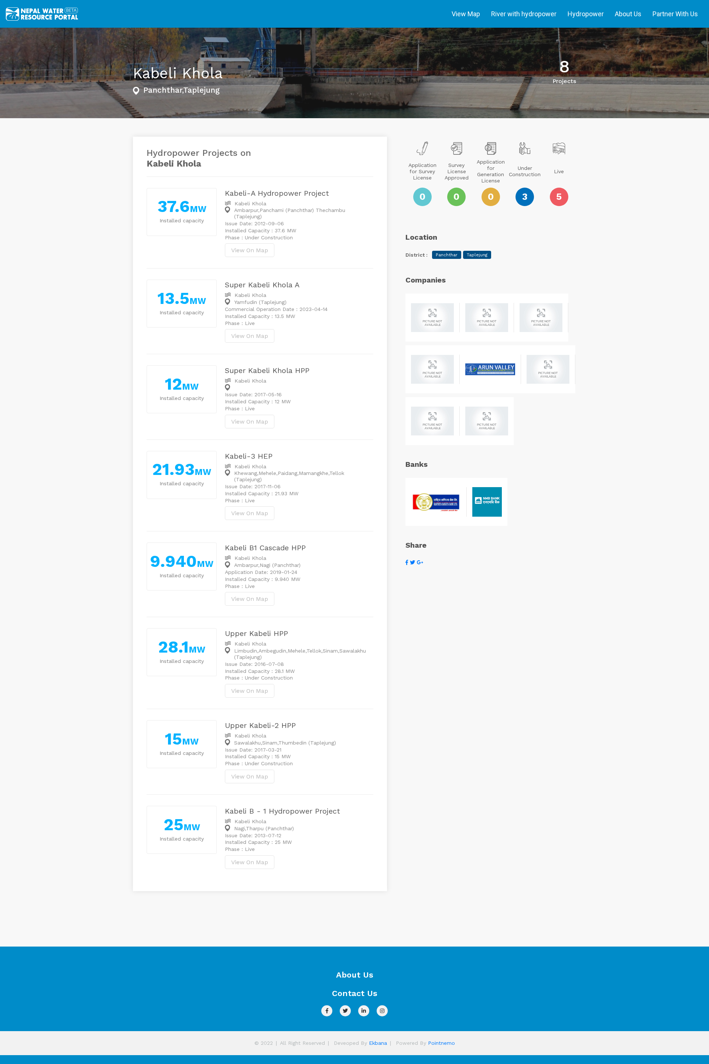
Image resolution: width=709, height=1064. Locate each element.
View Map (466, 14)
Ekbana (378, 1043)
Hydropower (586, 14)
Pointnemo (441, 1043)
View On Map (249, 250)
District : (416, 255)
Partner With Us (675, 14)
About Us (628, 14)
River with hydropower (523, 14)
